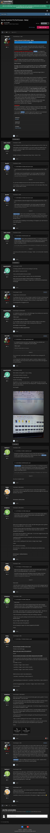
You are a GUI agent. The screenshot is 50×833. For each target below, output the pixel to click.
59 (7, 276)
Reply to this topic (43, 27)
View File (30, 42)
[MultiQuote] (14, 136)
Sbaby (7, 487)
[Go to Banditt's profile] (7, 167)
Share (38, 23)
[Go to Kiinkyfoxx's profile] (7, 512)
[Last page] (9, 32)
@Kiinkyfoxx (16, 759)
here (23, 113)
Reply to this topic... (13, 816)
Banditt (7, 163)
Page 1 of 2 (14, 32)
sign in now (28, 811)
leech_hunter (7, 142)
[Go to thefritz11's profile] (7, 452)
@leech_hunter (16, 213)
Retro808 (7, 22)
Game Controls (24, 46)
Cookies (30, 829)
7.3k (7, 47)
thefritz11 (7, 447)
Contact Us (25, 829)
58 (7, 458)
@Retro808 (44, 455)
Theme (19, 829)
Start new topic (32, 27)
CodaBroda (27, 450)
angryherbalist (7, 266)
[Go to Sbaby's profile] (7, 491)
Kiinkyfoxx (7, 507)
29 (7, 174)
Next (7, 32)
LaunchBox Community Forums (12, 11)
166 (7, 518)
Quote (17, 135)
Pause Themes (15, 24)
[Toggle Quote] (14, 166)
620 (7, 497)
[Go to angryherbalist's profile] (7, 270)
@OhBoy (35, 51)
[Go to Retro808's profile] (2, 23)
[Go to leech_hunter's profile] (7, 147)
